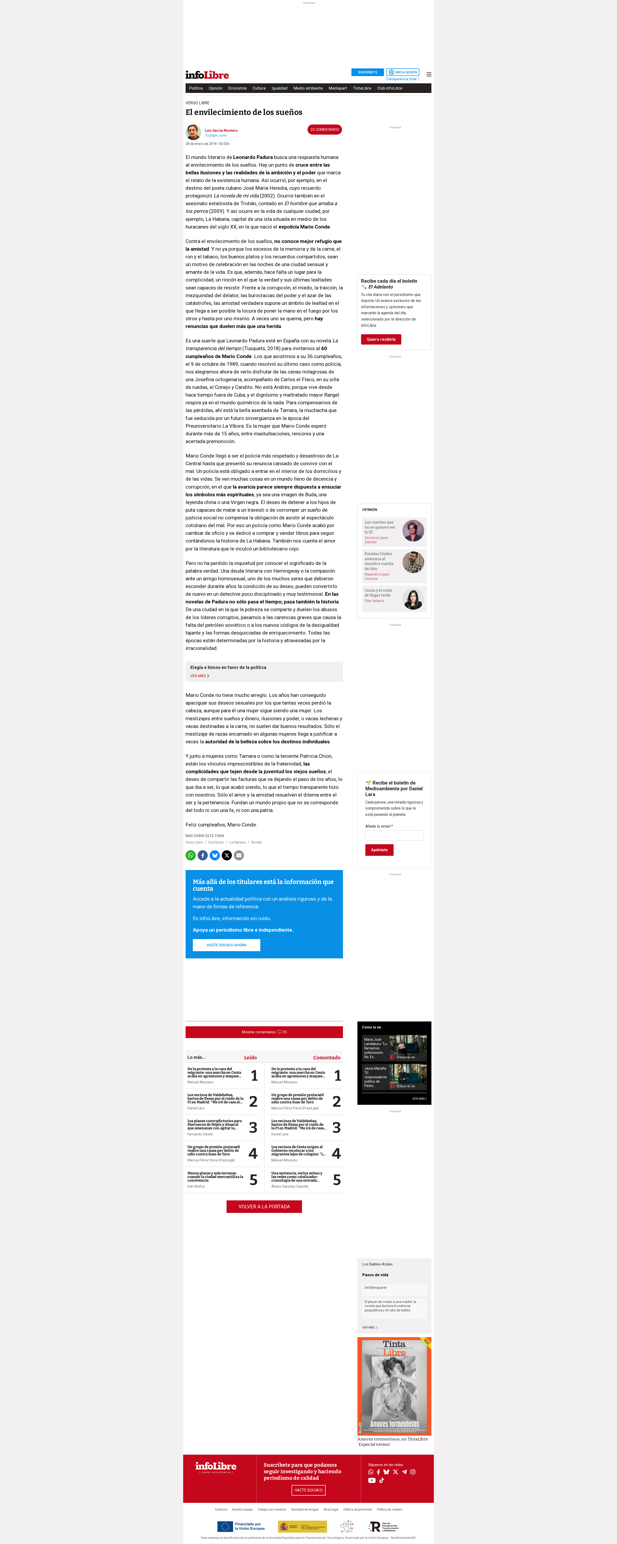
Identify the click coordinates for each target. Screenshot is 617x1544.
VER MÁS (418, 1098)
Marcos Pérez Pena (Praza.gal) (211, 1160)
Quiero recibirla (381, 339)
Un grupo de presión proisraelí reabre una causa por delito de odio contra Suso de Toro (214, 1150)
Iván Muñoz (196, 1186)
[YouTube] (372, 1481)
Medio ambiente (308, 88)
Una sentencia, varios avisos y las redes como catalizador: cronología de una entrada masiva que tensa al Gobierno (296, 1178)
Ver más (368, 1327)
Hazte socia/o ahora (226, 945)
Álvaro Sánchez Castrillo (289, 1186)
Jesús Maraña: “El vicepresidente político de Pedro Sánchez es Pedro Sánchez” (375, 1077)
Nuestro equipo (242, 1509)
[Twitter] (395, 1472)
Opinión (215, 88)
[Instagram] (412, 1472)
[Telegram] (404, 1472)
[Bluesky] (386, 1472)
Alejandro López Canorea (377, 576)
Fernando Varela (200, 1134)
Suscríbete (367, 72)
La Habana (237, 842)
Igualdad (280, 88)
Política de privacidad (357, 1509)
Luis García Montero (221, 130)
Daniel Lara (196, 1108)
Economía (237, 88)
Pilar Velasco (374, 601)
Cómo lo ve (371, 1027)
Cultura (259, 88)
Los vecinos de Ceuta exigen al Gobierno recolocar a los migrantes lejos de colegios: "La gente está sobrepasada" (298, 1152)
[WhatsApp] (370, 1472)
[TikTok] (381, 1481)
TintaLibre (362, 88)
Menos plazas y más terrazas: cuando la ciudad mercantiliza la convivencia (215, 1177)
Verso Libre (194, 842)
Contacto (221, 1509)
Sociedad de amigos (305, 1509)
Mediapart (338, 88)
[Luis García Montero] (193, 131)
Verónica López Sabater (376, 540)
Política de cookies (389, 1509)
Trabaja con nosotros (272, 1509)
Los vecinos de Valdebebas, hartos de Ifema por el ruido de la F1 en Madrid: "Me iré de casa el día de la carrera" (215, 1100)
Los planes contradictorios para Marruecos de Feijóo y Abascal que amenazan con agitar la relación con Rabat (215, 1126)
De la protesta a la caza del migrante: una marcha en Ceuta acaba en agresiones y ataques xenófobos (214, 1074)
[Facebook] (378, 1473)
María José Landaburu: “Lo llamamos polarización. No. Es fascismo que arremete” (375, 1048)
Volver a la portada (264, 1207)
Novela (256, 842)
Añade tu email (379, 826)
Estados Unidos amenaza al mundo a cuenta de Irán (379, 561)
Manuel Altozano (201, 1082)
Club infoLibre (389, 88)
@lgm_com (217, 135)
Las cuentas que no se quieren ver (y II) (380, 527)
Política (196, 88)
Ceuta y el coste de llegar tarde (378, 593)
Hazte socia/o (309, 1490)
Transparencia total (401, 79)
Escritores (216, 842)
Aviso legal (331, 1509)
